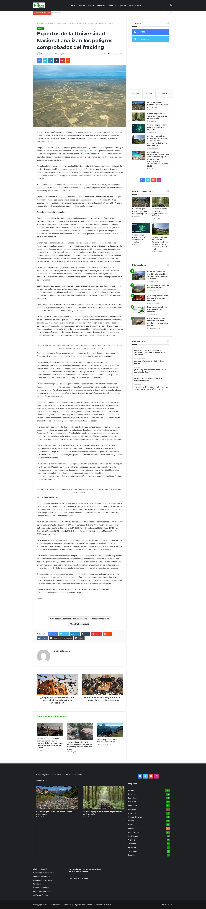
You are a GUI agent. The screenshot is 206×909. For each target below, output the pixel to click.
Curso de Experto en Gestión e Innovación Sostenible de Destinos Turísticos (157, 275)
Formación (37, 884)
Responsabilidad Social (42, 891)
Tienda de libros (135, 5)
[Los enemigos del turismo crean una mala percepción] (138, 105)
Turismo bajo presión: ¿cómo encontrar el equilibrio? (71, 12)
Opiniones (132, 813)
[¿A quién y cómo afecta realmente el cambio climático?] (138, 298)
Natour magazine (101, 619)
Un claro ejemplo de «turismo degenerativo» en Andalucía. (157, 116)
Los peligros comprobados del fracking (69, 619)
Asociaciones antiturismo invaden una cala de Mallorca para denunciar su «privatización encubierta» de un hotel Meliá (158, 159)
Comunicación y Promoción (43, 873)
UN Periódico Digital (80, 151)
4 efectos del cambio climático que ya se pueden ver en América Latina (157, 321)
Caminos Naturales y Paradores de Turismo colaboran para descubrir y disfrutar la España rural (157, 141)
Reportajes (101, 5)
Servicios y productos (41, 876)
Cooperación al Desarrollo (43, 880)
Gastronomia (133, 836)
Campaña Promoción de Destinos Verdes (158, 286)
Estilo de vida (133, 798)
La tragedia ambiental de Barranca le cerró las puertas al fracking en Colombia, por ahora (79, 745)
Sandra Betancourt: (80, 624)
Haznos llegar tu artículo (78, 878)
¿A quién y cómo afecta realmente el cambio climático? (157, 298)
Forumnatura (133, 794)
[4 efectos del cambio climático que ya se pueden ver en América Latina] (138, 321)
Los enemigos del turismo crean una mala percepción (157, 104)
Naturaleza (132, 802)
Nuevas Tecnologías (41, 888)
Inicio (73, 5)
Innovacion (132, 805)
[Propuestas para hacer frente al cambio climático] (138, 310)
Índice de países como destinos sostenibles (107, 741)
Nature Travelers (134, 832)
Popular (149, 93)
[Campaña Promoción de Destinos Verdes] (138, 288)
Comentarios (164, 93)
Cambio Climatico (135, 817)
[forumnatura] (39, 5)
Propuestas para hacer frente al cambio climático (157, 309)
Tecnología (132, 851)
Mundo (131, 828)
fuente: (40, 598)
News (130, 825)
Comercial (132, 809)
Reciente (135, 93)
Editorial (91, 5)
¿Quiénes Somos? (40, 869)
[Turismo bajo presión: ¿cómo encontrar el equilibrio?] (138, 128)
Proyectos (112, 5)
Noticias (82, 5)
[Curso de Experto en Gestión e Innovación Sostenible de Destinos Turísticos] (138, 275)
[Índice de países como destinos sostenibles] (110, 730)
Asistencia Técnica (40, 895)
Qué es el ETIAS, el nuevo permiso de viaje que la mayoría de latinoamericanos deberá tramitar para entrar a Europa (50, 743)
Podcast (123, 5)
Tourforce (132, 844)
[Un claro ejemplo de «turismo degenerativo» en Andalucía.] (138, 117)
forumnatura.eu (46, 54)
